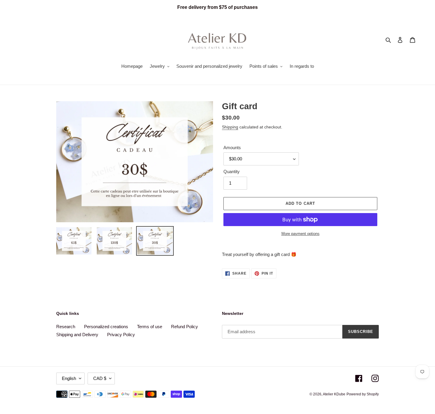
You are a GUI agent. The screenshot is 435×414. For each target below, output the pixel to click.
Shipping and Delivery (77, 334)
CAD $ (99, 378)
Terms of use (149, 326)
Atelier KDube (334, 394)
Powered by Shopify (363, 394)
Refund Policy (184, 326)
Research (65, 326)
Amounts (232, 147)
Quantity (231, 171)
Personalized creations (106, 326)
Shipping (230, 127)
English (69, 378)
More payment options (300, 233)
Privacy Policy (121, 334)
